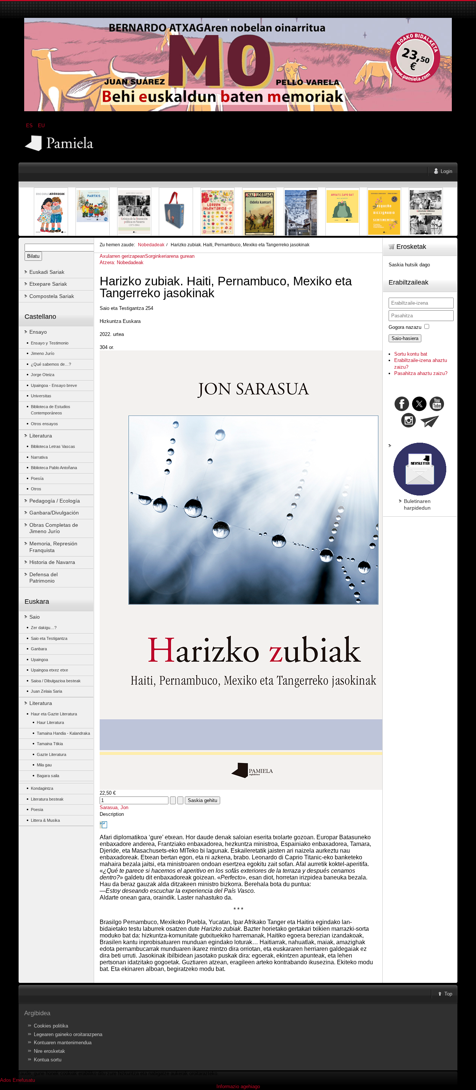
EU (41, 125)
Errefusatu (24, 1080)
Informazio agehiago (238, 1086)
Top (448, 994)
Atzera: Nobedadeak (122, 262)
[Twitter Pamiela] (445, 409)
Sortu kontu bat (410, 354)
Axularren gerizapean (122, 256)
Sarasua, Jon (114, 807)
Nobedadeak (151, 244)
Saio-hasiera (405, 338)
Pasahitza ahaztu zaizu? (420, 373)
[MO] (238, 109)
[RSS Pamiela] (409, 426)
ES (30, 125)
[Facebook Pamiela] (403, 409)
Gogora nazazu (405, 327)
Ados (5, 1080)
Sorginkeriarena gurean (169, 256)
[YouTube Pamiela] (437, 409)
